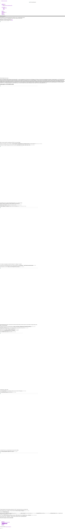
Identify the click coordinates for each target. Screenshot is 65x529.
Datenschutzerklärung (8, 526)
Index (12, 20)
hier (11, 19)
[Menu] (0, 520)
